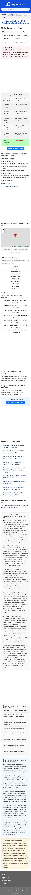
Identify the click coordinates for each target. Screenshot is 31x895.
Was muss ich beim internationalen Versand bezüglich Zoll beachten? (13, 746)
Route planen (8, 249)
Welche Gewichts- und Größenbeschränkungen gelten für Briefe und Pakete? (14, 722)
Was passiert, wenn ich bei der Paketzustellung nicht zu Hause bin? (13, 715)
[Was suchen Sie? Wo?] (28, 9)
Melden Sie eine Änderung (15, 148)
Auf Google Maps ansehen (21, 249)
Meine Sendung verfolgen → (15, 402)
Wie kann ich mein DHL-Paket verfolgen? (15, 710)
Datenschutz (6, 881)
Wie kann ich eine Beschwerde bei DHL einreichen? (14, 734)
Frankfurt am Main (13, 14)
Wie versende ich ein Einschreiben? (14, 728)
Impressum (5, 867)
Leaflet (14, 246)
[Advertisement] (15, 75)
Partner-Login (15, 893)
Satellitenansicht (16, 253)
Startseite (4, 14)
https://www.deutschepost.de (10, 186)
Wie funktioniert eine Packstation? (14, 751)
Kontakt (4, 884)
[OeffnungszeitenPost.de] (15, 4)
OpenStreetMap (21, 246)
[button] (15, 235)
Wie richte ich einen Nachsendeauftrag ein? (14, 740)
